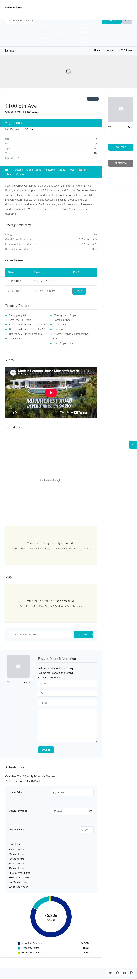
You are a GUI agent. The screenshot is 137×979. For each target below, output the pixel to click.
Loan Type (15, 844)
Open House (33, 169)
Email (27, 683)
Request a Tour (121, 164)
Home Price (16, 792)
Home (97, 50)
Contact (21, 174)
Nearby (82, 169)
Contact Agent (121, 148)
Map (9, 174)
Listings (109, 50)
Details (19, 169)
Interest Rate (16, 829)
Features (50, 169)
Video (61, 169)
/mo (27, 129)
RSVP (79, 291)
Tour (71, 169)
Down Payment (18, 811)
